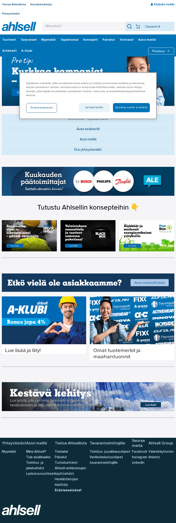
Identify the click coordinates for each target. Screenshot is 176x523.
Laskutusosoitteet (40, 473)
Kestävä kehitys (41, 4)
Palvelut (108, 40)
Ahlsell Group (160, 443)
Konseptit (90, 40)
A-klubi (26, 51)
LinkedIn (138, 462)
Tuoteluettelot (66, 462)
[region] (88, 95)
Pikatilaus (158, 51)
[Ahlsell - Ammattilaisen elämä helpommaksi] (19, 26)
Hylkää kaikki (94, 107)
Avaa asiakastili (88, 129)
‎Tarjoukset (28, 40)
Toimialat (126, 40)
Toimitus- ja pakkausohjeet (110, 451)
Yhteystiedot (11, 14)
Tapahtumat (69, 40)
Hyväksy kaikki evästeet (131, 107)
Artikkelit (9, 51)
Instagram (139, 457)
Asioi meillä (147, 40)
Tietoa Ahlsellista (14, 4)
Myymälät (48, 40)
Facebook (139, 451)
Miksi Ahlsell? (36, 451)
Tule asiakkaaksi (38, 457)
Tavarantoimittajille (107, 443)
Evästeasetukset (68, 490)
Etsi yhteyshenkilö (88, 149)
